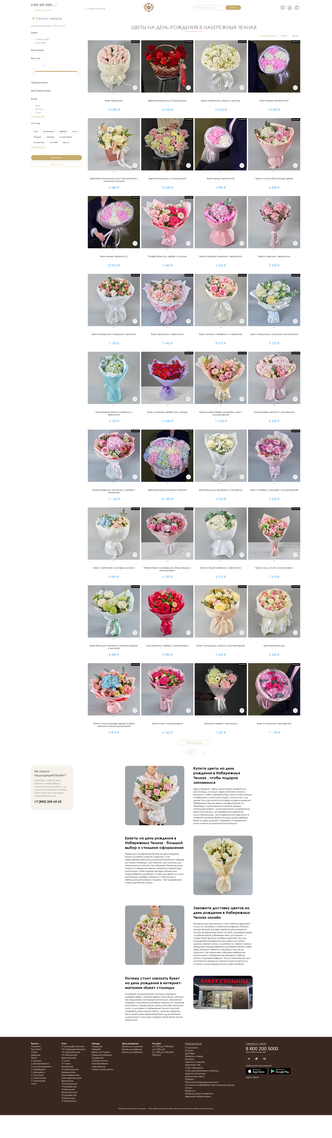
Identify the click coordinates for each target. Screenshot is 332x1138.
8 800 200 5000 (44, 5)
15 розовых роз (69, 1086)
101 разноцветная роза (73, 1049)
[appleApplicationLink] (256, 1071)
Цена (34, 32)
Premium (156, 1055)
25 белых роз (68, 1098)
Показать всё (37, 116)
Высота (35, 58)
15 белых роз (68, 1089)
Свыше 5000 (40, 43)
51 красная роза (70, 1069)
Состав (35, 123)
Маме (38, 112)
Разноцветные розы (71, 1078)
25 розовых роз (69, 1095)
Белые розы (67, 1066)
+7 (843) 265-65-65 (47, 801)
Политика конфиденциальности (202, 1082)
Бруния (66, 142)
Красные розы (68, 1058)
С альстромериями (41, 1066)
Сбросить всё (56, 164)
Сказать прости (100, 1060)
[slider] (33, 71)
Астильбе (54, 142)
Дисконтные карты (194, 1076)
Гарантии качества (195, 1062)
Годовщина (97, 1058)
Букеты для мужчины (132, 1046)
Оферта (189, 1079)
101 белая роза (69, 1055)
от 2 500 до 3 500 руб (162, 1046)
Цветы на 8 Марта (101, 1052)
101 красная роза (70, 1052)
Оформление (39, 82)
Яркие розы (67, 1081)
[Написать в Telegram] (249, 1059)
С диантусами (38, 1078)
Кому (34, 98)
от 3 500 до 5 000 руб (162, 1052)
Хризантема (48, 131)
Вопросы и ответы (194, 1056)
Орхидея (50, 137)
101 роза (66, 1063)
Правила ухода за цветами (199, 1093)
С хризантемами (40, 1063)
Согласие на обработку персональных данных (209, 1085)
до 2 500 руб (158, 1049)
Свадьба (96, 1049)
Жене (37, 106)
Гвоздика (37, 137)
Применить (56, 157)
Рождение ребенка (102, 1055)
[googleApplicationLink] (279, 1071)
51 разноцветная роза (72, 1046)
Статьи (188, 1088)
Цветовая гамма (41, 90)
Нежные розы (68, 1072)
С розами (36, 1060)
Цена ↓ (295, 35)
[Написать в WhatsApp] (257, 1059)
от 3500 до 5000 (42, 39)
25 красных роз (69, 1092)
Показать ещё (194, 742)
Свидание (97, 1046)
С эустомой (37, 1075)
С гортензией (38, 1081)
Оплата (189, 1050)
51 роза (65, 1060)
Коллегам (36, 1049)
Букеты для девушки (132, 1049)
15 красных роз (69, 1083)
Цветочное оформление (197, 1096)
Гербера (63, 131)
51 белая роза (68, 1101)
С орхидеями (38, 1072)
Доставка (190, 1053)
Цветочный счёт (192, 1065)
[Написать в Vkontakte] (264, 1059)
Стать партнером (194, 1068)
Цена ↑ (284, 35)
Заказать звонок (43, 10)
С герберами (38, 1069)
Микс (34, 1083)
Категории (37, 50)
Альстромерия (65, 137)
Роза (36, 131)
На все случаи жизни (102, 1069)
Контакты (189, 1059)
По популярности (268, 35)
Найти (233, 7)
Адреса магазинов (195, 1073)
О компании (191, 1047)
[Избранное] (135, 87)
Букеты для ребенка (132, 1052)
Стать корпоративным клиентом (202, 1070)
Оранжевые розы (70, 1075)
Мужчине (36, 1046)
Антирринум (39, 142)
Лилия (74, 131)
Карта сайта (252, 1077)
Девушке (39, 109)
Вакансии (190, 1090)
